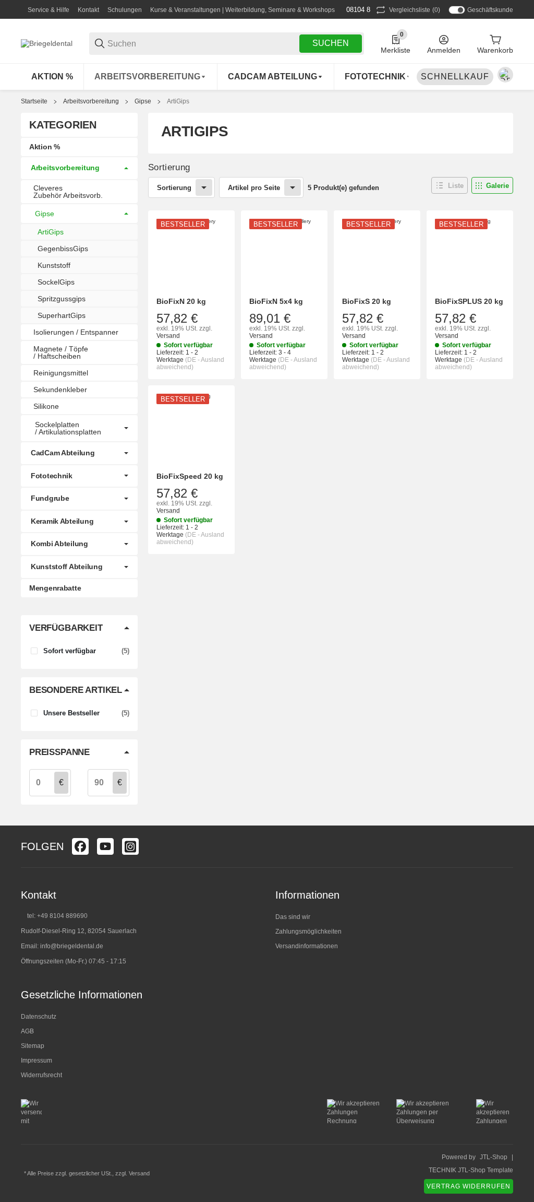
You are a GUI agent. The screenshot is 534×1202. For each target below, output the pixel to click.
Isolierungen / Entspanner (75, 332)
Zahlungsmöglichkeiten (308, 931)
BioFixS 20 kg (366, 301)
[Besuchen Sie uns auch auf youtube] (105, 846)
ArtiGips (178, 101)
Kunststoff (54, 265)
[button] (449, 185)
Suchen (330, 43)
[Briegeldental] (46, 43)
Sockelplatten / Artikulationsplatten (68, 428)
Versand (168, 335)
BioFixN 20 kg (181, 301)
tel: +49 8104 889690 (57, 916)
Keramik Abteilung (62, 521)
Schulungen (124, 10)
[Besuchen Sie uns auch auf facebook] (80, 846)
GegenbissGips (63, 248)
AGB (27, 1031)
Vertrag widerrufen (469, 1186)
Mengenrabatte (55, 588)
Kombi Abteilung (59, 543)
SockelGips (56, 282)
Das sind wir (292, 917)
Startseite (34, 101)
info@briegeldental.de (71, 946)
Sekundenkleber (60, 389)
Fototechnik (51, 476)
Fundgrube (50, 498)
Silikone (46, 406)
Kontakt (88, 10)
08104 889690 (366, 10)
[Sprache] (505, 75)
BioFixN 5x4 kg (276, 301)
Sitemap (32, 1046)
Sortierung (174, 188)
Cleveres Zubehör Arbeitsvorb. (68, 191)
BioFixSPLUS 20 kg (469, 301)
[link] (79, 168)
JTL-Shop (493, 1157)
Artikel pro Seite (254, 188)
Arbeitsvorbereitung (91, 101)
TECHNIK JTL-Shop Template (471, 1170)
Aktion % (44, 147)
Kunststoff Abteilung (66, 566)
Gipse (143, 101)
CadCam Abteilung (63, 453)
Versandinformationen (306, 946)
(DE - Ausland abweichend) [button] (190, 363)
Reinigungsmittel (60, 373)
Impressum (36, 1060)
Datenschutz (38, 1016)
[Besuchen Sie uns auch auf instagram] (130, 846)
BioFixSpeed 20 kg (189, 476)
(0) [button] (414, 10)
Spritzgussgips (62, 298)
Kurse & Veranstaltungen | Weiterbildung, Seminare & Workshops (242, 10)
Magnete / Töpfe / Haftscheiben (60, 352)
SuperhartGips (62, 315)
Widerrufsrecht (41, 1075)
